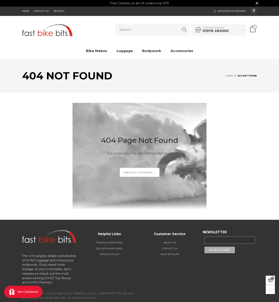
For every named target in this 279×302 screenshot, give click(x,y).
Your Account (169, 254)
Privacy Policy (109, 254)
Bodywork (151, 51)
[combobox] (152, 30)
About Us (169, 242)
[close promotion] (257, 3)
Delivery (59, 11)
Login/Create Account (231, 11)
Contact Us (169, 248)
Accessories (182, 51)
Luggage (125, 51)
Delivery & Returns (109, 248)
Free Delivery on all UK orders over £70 (139, 3)
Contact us (41, 11)
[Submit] (184, 30)
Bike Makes (96, 51)
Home (25, 11)
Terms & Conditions (109, 242)
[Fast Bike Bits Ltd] (47, 30)
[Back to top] (270, 289)
